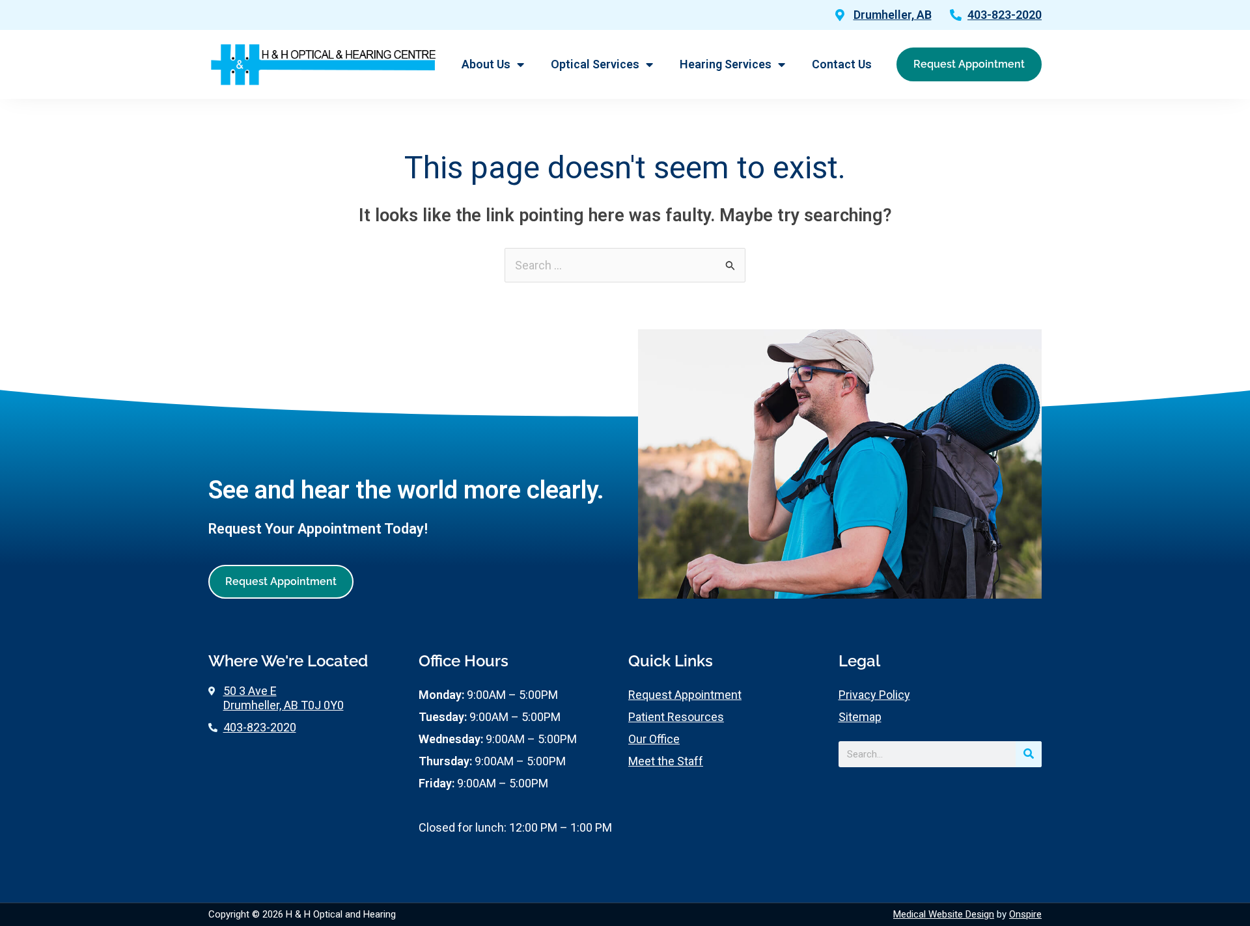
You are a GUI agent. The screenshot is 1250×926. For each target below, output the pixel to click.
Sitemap (860, 717)
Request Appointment (685, 694)
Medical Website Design (943, 914)
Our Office (654, 739)
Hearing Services (725, 64)
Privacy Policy (874, 694)
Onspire (1025, 914)
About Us (486, 64)
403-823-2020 (1004, 14)
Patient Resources (676, 717)
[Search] (1029, 754)
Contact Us (842, 64)
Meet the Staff (665, 761)
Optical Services (595, 64)
